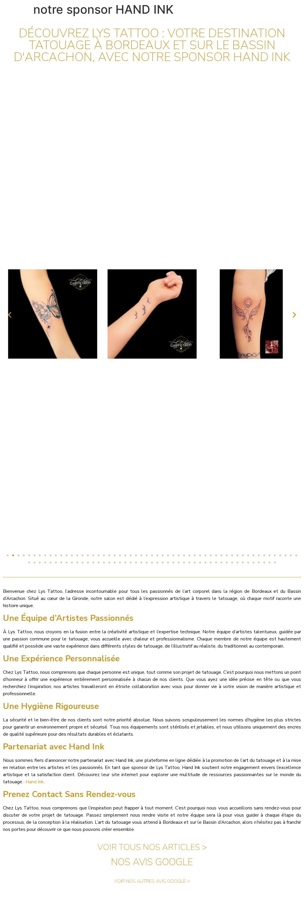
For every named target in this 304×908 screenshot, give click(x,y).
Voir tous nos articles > (152, 847)
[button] (9, 315)
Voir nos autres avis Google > (152, 881)
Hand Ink (35, 782)
